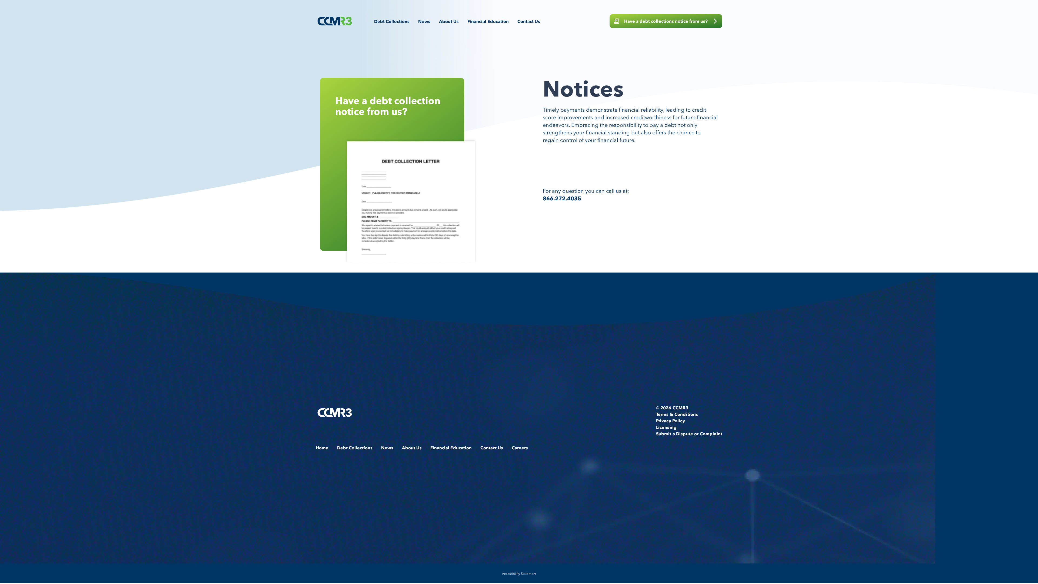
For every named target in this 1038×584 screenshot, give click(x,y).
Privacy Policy (670, 420)
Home (322, 447)
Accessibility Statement (519, 574)
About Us (449, 21)
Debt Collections (392, 21)
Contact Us (528, 21)
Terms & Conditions (677, 414)
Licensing (666, 427)
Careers (520, 447)
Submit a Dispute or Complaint (689, 433)
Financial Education (488, 21)
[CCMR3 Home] (335, 21)
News (424, 21)
